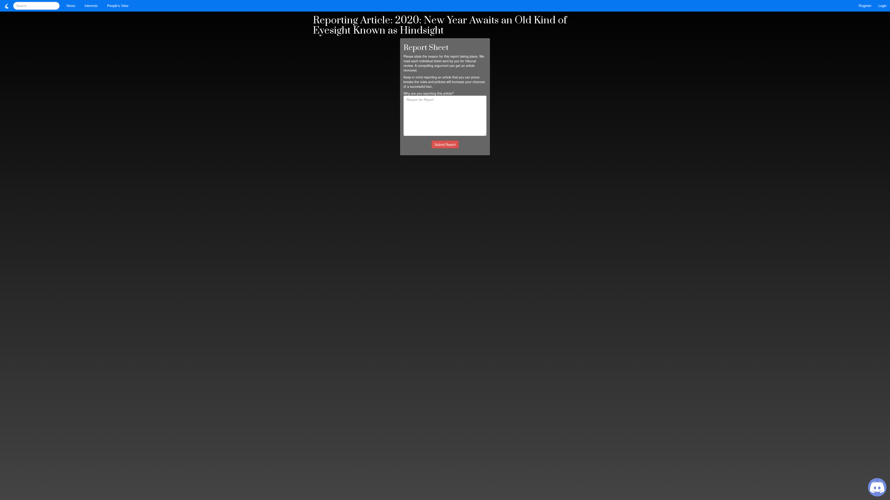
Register (865, 6)
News (71, 6)
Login (882, 6)
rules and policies (432, 81)
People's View (117, 6)
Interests (91, 6)
